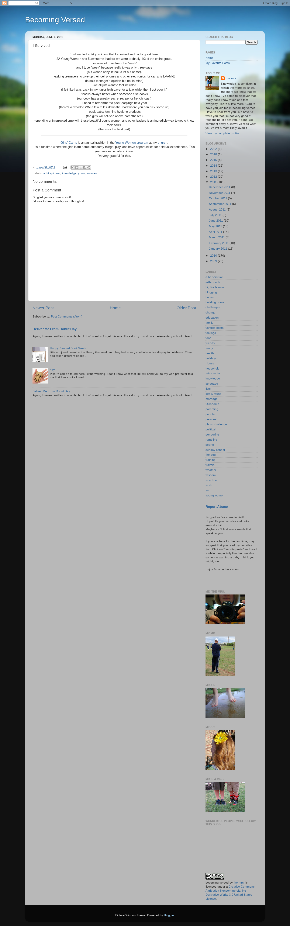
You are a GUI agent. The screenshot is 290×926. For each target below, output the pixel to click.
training (210, 459)
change (210, 312)
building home (215, 302)
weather (211, 470)
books (210, 297)
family (209, 322)
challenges (213, 307)
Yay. (52, 369)
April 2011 (216, 231)
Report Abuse (217, 507)
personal (211, 419)
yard (208, 490)
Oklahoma (212, 404)
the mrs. (231, 78)
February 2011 (219, 243)
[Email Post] (65, 167)
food (208, 338)
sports (210, 444)
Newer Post (43, 308)
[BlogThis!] (77, 167)
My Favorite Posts (218, 63)
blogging (211, 292)
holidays (211, 358)
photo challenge (216, 424)
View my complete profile (222, 133)
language (212, 383)
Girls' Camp (69, 142)
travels (210, 465)
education (212, 317)
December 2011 (220, 187)
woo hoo (211, 480)
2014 (214, 165)
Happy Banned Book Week (68, 348)
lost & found (213, 393)
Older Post (186, 308)
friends (210, 343)
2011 (213, 182)
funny (209, 348)
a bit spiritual (51, 173)
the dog (211, 454)
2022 (214, 148)
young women (87, 173)
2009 (214, 261)
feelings (211, 332)
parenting (212, 409)
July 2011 (215, 215)
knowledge (69, 173)
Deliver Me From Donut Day (54, 329)
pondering (212, 434)
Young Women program (131, 142)
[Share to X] (81, 167)
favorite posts (215, 327)
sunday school (215, 449)
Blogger (169, 915)
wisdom (211, 475)
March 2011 (217, 237)
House (210, 363)
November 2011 (220, 192)
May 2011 (216, 226)
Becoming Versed (55, 19)
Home (115, 308)
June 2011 (216, 220)
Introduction (213, 373)
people (210, 414)
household (213, 368)
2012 (214, 176)
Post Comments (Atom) (66, 316)
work (209, 485)
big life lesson (215, 287)
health (210, 353)
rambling (211, 439)
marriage (212, 398)
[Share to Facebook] (85, 167)
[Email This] (72, 167)
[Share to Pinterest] (89, 167)
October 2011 (218, 198)
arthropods (213, 282)
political (210, 429)
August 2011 (218, 209)
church (162, 142)
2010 (214, 255)
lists (208, 388)
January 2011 (218, 248)
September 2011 (220, 203)
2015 (214, 160)
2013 (214, 171)
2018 (214, 154)
